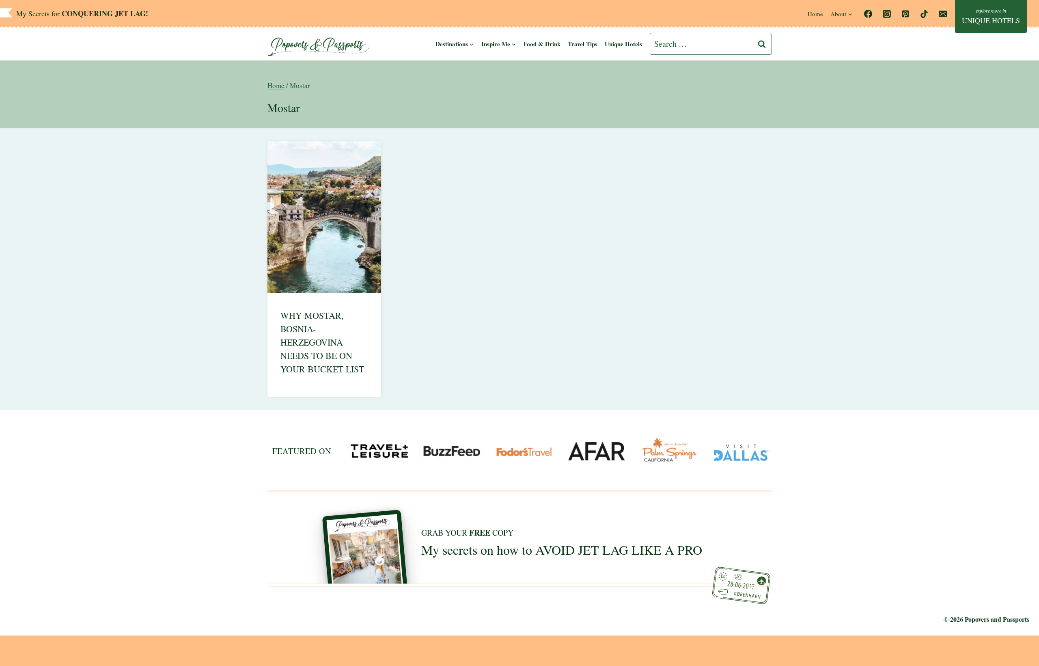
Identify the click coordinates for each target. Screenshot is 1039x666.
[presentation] (324, 217)
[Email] (943, 14)
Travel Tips (582, 43)
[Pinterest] (905, 14)
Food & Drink (542, 43)
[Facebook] (868, 14)
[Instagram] (887, 14)
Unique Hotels (623, 43)
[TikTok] (924, 14)
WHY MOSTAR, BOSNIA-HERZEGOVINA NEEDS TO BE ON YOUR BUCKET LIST (322, 342)
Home (815, 14)
